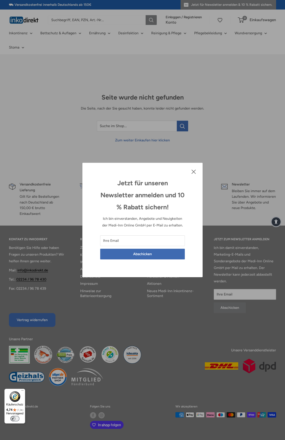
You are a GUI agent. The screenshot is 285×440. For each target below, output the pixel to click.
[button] (276, 221)
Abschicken (142, 254)
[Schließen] (193, 171)
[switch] (14, 418)
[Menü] (22, 391)
